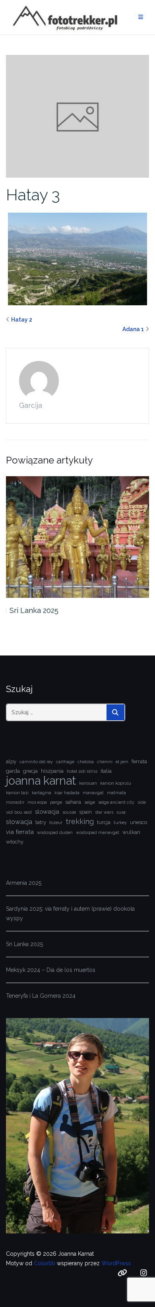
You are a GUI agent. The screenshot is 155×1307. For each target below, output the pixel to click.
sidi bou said (19, 812)
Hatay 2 (21, 319)
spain (85, 812)
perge (56, 802)
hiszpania (52, 771)
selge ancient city (116, 802)
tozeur (55, 822)
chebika (86, 761)
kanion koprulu (115, 783)
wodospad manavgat (97, 832)
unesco (138, 822)
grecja (30, 771)
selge (89, 802)
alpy (11, 761)
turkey (120, 822)
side (142, 802)
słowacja (19, 822)
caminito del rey (36, 761)
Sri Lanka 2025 (34, 610)
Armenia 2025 (23, 883)
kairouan (88, 783)
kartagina (41, 792)
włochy (14, 842)
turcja (103, 822)
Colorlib (44, 1263)
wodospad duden (55, 832)
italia (106, 771)
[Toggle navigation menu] (140, 17)
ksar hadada (66, 792)
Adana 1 (133, 329)
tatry (40, 822)
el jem (122, 761)
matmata (116, 792)
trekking (80, 821)
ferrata (139, 761)
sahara (73, 802)
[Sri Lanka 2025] (77, 537)
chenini (104, 761)
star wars (104, 812)
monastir (15, 802)
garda (13, 771)
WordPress (116, 1263)
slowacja (47, 811)
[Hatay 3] (77, 115)
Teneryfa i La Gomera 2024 (41, 996)
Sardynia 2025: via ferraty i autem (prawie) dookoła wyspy (70, 913)
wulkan (131, 832)
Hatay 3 (33, 194)
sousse (69, 812)
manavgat (93, 792)
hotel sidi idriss (82, 771)
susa (121, 812)
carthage (65, 761)
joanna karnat (41, 780)
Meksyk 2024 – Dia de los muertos (50, 970)
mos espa (37, 802)
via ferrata (20, 831)
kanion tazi (17, 792)
